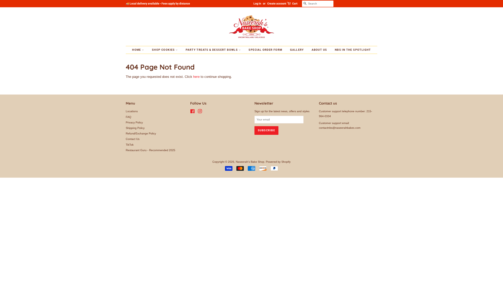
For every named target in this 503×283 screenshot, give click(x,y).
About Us (319, 49)
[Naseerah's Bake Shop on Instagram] (200, 112)
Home (137, 49)
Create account (276, 3)
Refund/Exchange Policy (141, 133)
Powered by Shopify (278, 161)
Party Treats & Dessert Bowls (212, 49)
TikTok (130, 144)
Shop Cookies (164, 49)
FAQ (128, 117)
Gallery (297, 49)
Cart (294, 3)
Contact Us (133, 139)
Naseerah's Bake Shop (250, 161)
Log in (257, 3)
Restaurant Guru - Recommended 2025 (150, 150)
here (196, 77)
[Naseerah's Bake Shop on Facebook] (192, 112)
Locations (132, 111)
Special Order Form (265, 49)
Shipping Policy (135, 128)
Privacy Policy (134, 122)
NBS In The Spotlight (353, 49)
